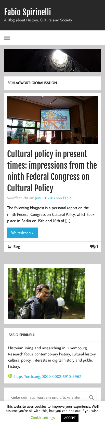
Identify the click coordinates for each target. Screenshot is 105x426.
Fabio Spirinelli (27, 12)
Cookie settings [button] (43, 417)
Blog (17, 246)
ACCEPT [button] (69, 418)
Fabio (67, 197)
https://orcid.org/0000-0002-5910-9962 (47, 376)
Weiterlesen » (22, 232)
